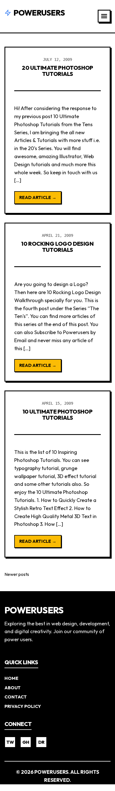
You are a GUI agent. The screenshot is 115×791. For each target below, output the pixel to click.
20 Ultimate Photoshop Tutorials (57, 70)
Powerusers (39, 13)
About (12, 687)
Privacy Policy (22, 706)
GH (25, 742)
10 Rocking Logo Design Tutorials (57, 246)
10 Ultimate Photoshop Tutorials (58, 414)
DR (41, 742)
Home (11, 678)
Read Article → (37, 197)
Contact (15, 697)
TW (10, 742)
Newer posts (16, 574)
